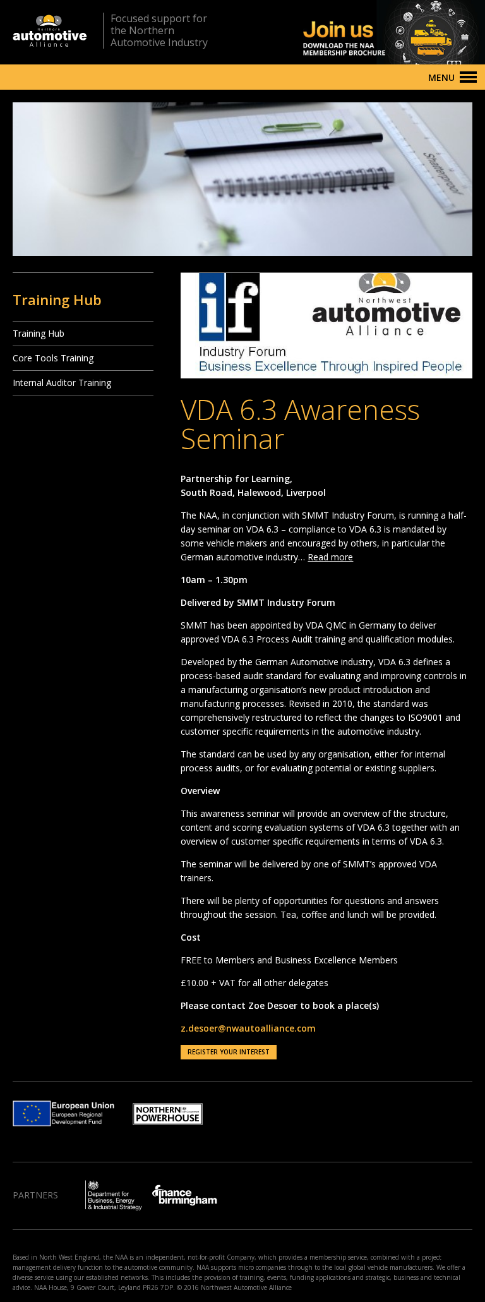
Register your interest (229, 1051)
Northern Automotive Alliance (50, 31)
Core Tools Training (53, 358)
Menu (441, 77)
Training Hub (38, 333)
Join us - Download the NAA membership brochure (371, 32)
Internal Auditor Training (62, 383)
